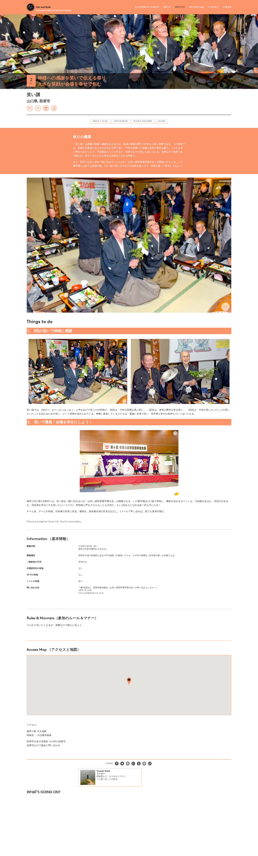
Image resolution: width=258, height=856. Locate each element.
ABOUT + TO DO (100, 121)
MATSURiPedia (196, 7)
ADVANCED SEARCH (148, 7)
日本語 (226, 7)
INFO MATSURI (121, 121)
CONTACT (213, 7)
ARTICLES (180, 7)
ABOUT (167, 7)
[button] (129, 681)
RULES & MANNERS (143, 121)
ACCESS (161, 121)
